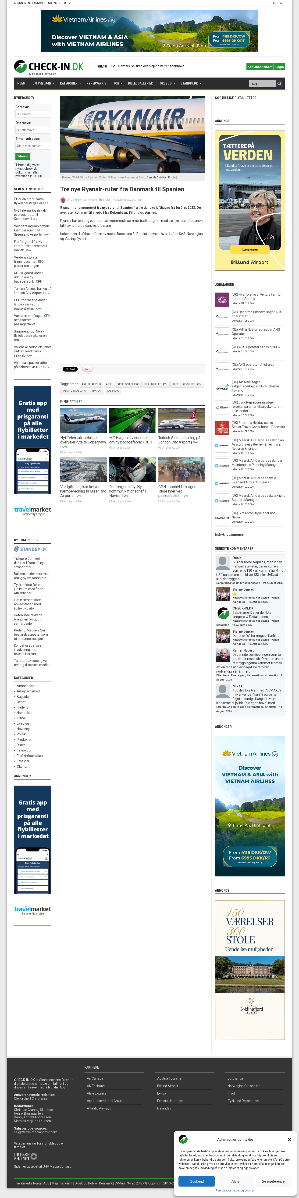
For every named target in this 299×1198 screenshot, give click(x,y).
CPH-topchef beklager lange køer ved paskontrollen (177, 491)
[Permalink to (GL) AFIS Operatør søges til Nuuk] (222, 358)
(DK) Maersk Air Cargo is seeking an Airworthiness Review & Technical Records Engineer (258, 444)
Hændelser (25, 713)
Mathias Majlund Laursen (32, 1121)
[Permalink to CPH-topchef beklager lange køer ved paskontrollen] (181, 481)
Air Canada (95, 1078)
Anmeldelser (26, 686)
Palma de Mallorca (74, 391)
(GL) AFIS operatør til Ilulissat (253, 364)
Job (116, 83)
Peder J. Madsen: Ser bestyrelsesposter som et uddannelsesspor (31, 634)
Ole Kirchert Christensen (84, 199)
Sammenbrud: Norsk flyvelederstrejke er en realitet (30, 336)
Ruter (107, 199)
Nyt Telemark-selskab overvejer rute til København (83, 440)
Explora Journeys (170, 1101)
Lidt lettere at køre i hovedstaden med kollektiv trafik (28, 604)
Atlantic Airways (99, 1108)
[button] (289, 1139)
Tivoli (231, 1093)
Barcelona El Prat (127, 384)
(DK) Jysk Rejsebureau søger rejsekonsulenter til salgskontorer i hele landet (257, 407)
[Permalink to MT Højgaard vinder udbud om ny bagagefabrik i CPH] (132, 432)
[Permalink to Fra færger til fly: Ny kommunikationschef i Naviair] (132, 481)
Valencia (113, 391)
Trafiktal (23, 761)
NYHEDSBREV (62, 3)
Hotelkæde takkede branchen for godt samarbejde (28, 619)
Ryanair (97, 391)
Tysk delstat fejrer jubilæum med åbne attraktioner (28, 589)
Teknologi (24, 750)
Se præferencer (274, 1181)
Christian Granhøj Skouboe (33, 1110)
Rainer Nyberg (244, 650)
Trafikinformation (30, 756)
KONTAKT (279, 3)
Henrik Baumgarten (28, 1113)
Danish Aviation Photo (161, 177)
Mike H (238, 686)
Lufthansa (235, 1078)
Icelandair (164, 1108)
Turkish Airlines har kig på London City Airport (179, 440)
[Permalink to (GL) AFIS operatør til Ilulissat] (222, 376)
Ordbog (166, 83)
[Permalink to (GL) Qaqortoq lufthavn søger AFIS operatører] (222, 323)
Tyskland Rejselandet (243, 1101)
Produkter (24, 739)
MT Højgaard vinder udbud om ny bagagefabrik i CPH (131, 440)
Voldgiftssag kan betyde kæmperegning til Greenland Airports (83, 491)
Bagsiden (24, 696)
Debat (21, 702)
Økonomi (23, 766)
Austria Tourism (169, 1078)
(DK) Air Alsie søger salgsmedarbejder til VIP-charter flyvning (255, 386)
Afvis (235, 1181)
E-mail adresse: (27, 139)
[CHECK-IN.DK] (48, 71)
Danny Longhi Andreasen (32, 1117)
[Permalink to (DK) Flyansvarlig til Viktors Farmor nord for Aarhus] (222, 306)
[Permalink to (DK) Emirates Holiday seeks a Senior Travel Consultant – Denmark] (222, 434)
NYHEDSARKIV (96, 83)
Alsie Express (97, 1093)
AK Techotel (96, 1086)
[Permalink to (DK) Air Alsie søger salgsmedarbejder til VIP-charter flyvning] (222, 393)
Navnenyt (24, 729)
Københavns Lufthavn (186, 384)
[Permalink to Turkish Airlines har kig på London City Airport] (181, 432)
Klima (21, 718)
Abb (108, 384)
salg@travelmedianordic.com (35, 1132)
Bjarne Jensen (244, 589)
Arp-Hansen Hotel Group (105, 1101)
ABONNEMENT (23, 3)
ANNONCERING (43, 3)
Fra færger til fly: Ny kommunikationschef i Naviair (127, 491)
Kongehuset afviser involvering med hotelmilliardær (28, 650)
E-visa (161, 1093)
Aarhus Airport (91, 384)
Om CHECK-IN (41, 83)
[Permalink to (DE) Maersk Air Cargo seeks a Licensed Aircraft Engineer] (222, 489)
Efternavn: (23, 123)
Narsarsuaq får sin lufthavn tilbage (238, 583)
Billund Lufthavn (155, 384)
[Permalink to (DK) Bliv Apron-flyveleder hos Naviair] (222, 524)
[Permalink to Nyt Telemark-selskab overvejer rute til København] (83, 432)
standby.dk (189, 83)
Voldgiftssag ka (121, 66)
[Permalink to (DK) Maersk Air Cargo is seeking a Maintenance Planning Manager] (222, 472)
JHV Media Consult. (57, 1166)
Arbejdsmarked (28, 691)
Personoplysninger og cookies (235, 1190)
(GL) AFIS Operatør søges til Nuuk (256, 347)
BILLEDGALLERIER (140, 83)
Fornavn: (22, 107)
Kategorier (69, 83)
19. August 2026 (272, 583)
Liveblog (23, 723)
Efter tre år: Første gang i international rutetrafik (246, 675)
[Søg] (279, 83)
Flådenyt (23, 707)
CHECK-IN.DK (243, 608)
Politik (21, 734)
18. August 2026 (258, 601)
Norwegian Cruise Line (244, 1086)
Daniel (237, 558)
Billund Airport (167, 1086)
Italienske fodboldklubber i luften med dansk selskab (32, 351)
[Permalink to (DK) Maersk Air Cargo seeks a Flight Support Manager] (222, 507)
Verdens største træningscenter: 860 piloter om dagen (29, 261)
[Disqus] (132, 303)
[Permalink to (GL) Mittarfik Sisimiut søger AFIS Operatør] (222, 341)
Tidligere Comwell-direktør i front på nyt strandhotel (29, 563)
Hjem (21, 83)
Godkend (197, 1181)
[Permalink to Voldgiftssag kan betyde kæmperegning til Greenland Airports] (83, 481)
